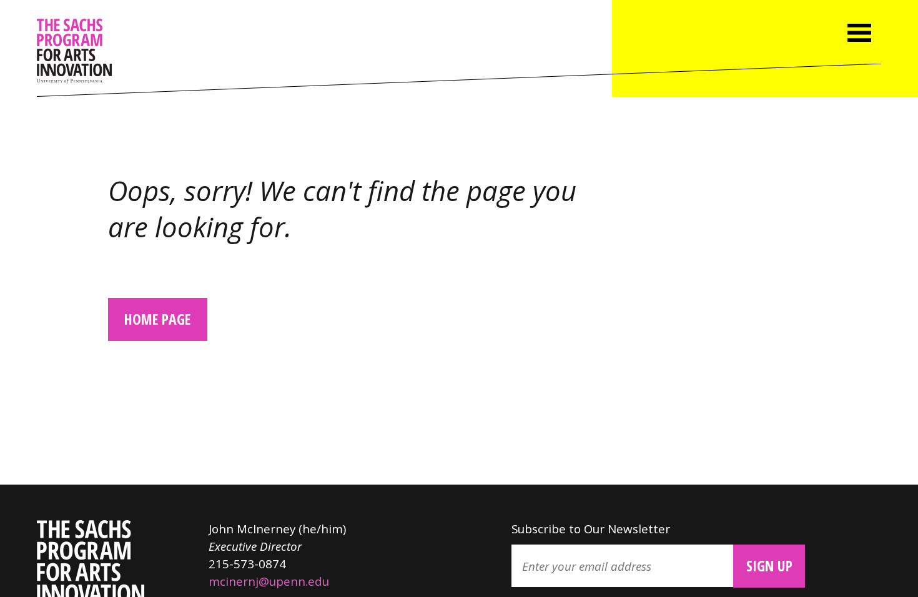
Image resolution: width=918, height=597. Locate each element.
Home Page (157, 319)
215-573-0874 (247, 563)
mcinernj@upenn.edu (269, 581)
